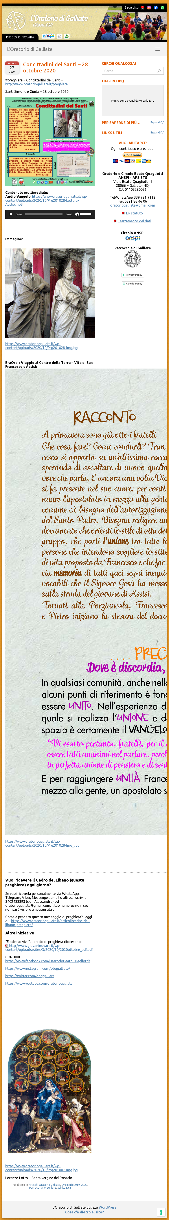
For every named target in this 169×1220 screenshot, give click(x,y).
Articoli (33, 1184)
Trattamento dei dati (134, 221)
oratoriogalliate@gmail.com (132, 205)
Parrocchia (36, 1187)
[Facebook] (155, 7)
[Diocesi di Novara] (67, 36)
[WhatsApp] (162, 7)
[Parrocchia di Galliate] (59, 36)
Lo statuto (134, 213)
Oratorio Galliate (49, 1184)
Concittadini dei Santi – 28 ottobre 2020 (55, 67)
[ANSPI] (48, 36)
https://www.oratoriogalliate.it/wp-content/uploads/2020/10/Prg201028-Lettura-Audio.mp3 (46, 200)
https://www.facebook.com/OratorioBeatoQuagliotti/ (47, 961)
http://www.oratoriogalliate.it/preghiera (36, 84)
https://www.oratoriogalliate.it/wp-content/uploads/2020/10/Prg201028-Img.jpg (41, 346)
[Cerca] (159, 70)
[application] (50, 214)
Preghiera (50, 1187)
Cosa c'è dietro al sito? (84, 1212)
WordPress (107, 1207)
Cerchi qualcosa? (119, 63)
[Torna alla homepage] (82, 20)
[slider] (86, 214)
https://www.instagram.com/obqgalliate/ (37, 968)
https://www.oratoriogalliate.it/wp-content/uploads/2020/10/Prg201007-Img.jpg (41, 1168)
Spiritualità (64, 1187)
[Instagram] (149, 7)
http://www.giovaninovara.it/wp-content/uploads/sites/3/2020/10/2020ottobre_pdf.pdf (49, 948)
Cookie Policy (134, 283)
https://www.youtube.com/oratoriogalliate (38, 983)
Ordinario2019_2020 (74, 1184)
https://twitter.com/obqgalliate (29, 976)
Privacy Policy (134, 274)
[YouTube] (142, 7)
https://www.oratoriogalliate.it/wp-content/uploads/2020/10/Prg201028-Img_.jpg (42, 843)
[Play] (11, 214)
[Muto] (77, 214)
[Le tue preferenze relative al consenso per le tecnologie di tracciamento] (161, 1212)
